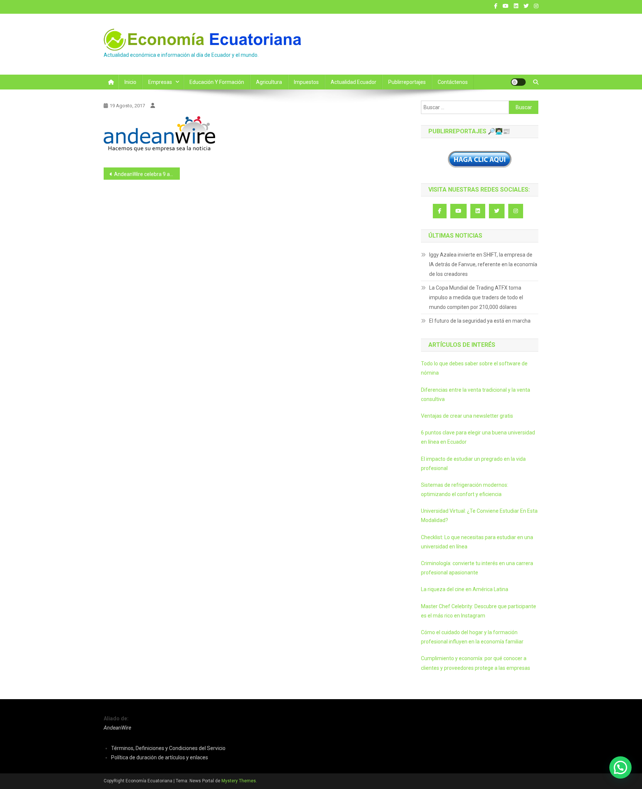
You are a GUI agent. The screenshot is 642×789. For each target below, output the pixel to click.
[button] (620, 767)
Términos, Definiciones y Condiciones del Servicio (168, 748)
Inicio (130, 82)
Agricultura (269, 82)
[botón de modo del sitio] (518, 82)
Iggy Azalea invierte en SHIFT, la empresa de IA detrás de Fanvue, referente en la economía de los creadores (483, 264)
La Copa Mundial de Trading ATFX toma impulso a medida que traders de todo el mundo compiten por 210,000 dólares (476, 297)
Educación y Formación (216, 82)
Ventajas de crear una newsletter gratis (467, 416)
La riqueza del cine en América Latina (464, 589)
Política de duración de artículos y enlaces (159, 757)
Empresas (160, 82)
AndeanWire (117, 728)
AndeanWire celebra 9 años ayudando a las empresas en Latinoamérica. (147, 174)
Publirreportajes (407, 82)
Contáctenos (453, 82)
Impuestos (306, 82)
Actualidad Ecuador (353, 82)
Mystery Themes (238, 780)
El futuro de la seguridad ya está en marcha (480, 321)
